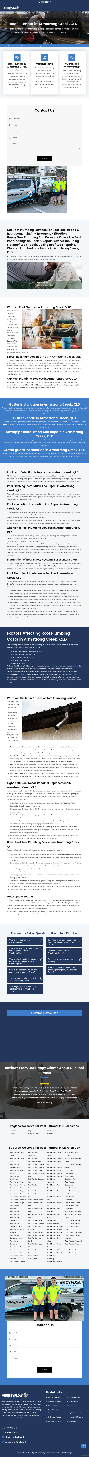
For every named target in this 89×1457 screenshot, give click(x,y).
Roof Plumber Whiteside (73, 1232)
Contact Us (72, 1421)
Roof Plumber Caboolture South (16, 1224)
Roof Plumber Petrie (54, 1250)
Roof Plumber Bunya (17, 1203)
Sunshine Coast (33, 1134)
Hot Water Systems (54, 1397)
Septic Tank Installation (76, 1413)
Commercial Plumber (75, 1417)
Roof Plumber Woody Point (72, 1245)
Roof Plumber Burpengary (14, 1207)
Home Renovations (54, 1421)
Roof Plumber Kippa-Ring (35, 1245)
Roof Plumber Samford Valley (73, 1160)
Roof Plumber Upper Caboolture (72, 1207)
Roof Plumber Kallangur (36, 1235)
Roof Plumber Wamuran (73, 1211)
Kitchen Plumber (74, 1397)
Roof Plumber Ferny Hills (35, 1210)
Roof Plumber (73, 1401)
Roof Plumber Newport (54, 1232)
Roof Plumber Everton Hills (35, 1204)
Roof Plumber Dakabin (36, 1167)
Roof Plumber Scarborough (69, 1183)
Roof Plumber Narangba (55, 1226)
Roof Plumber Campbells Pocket (16, 1236)
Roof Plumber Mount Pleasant (54, 1210)
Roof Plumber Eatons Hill (35, 1195)
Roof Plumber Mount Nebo (54, 1204)
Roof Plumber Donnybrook (33, 1186)
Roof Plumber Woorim (72, 1250)
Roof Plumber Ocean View (54, 1245)
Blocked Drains (53, 1406)
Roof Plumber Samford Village (73, 1165)
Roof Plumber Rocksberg (51, 1257)
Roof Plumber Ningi (53, 1235)
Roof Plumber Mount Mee (54, 1198)
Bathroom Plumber (54, 1401)
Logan (30, 1131)
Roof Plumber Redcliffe (55, 1253)
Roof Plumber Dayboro (36, 1170)
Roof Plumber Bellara (17, 1182)
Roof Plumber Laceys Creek (54, 1154)
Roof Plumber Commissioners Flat (35, 1160)
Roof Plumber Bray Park (18, 1197)
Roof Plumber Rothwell (54, 1262)
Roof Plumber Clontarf (17, 1262)
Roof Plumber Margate (54, 1167)
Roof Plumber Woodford (73, 1241)
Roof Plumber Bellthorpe (18, 1188)
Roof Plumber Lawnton (54, 1158)
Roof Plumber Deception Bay (36, 1174)
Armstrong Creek (16, 46)
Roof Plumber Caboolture (14, 1219)
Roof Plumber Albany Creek (17, 1154)
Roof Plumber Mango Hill (54, 1162)
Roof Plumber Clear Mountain (16, 1257)
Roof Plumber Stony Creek (72, 1192)
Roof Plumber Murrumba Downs (53, 1221)
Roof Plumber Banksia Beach (17, 1171)
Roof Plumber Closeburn (33, 1154)
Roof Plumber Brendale (18, 1200)
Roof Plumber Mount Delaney (54, 1186)
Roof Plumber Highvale (36, 1223)
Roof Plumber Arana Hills (17, 1160)
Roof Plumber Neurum (54, 1229)
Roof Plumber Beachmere (14, 1177)
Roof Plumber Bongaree (18, 1191)
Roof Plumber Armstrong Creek (34, 46)
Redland (13, 1134)
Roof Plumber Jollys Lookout (35, 1227)
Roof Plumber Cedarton (18, 1253)
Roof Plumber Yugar (72, 1253)
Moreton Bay (51, 1131)
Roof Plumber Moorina (54, 1176)
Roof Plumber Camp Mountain (17, 1230)
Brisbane (50, 1134)
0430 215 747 (46, 2)
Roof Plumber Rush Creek (71, 1154)
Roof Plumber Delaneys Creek (36, 1180)
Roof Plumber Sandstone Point (70, 1177)
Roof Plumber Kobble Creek (35, 1251)
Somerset (13, 1131)
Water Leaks (72, 1406)
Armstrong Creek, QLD (15, 1442)
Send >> (44, 158)
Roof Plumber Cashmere (14, 1242)
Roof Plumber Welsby (72, 1223)
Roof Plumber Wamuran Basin (73, 1216)
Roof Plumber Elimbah (36, 1200)
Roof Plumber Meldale (54, 1170)
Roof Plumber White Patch (72, 1227)
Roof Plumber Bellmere (18, 1185)
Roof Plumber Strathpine (69, 1198)
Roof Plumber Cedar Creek (17, 1248)
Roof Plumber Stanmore (73, 1188)
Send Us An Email (15, 1437)
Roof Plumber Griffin (35, 1220)
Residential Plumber (54, 1417)
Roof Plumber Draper (35, 1191)
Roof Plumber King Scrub (34, 1239)
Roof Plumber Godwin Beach (35, 1216)
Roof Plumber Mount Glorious (54, 1192)
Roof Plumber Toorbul (72, 1203)
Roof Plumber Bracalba (18, 1194)
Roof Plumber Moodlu (54, 1173)
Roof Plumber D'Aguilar (36, 1164)
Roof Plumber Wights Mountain (72, 1236)
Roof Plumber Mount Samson (54, 1216)
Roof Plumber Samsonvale (69, 1171)
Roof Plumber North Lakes (53, 1239)
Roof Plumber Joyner (35, 1232)
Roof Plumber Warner (72, 1220)
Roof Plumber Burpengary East (15, 1213)
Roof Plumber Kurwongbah (33, 1257)
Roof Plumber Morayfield (51, 1180)
